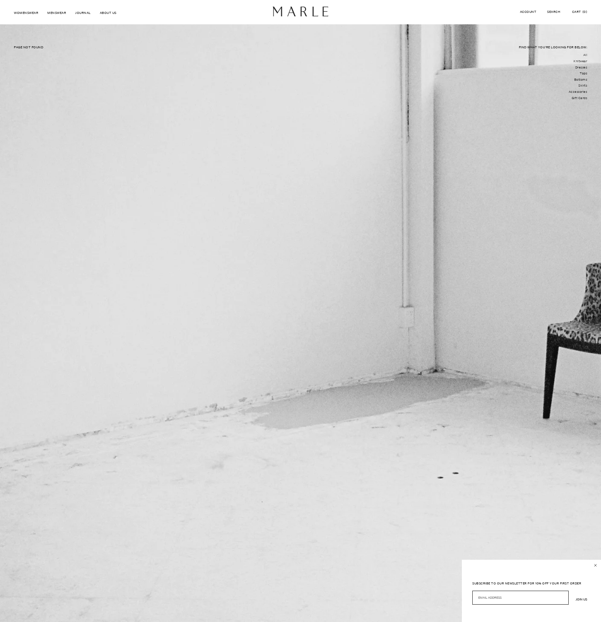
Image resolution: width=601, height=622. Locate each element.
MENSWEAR (56, 12)
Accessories (578, 92)
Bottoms (580, 80)
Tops (583, 73)
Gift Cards (579, 98)
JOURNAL (83, 12)
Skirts (582, 85)
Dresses (581, 67)
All (585, 55)
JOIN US (581, 599)
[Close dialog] (595, 565)
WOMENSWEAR (26, 12)
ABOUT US (108, 12)
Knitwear (580, 61)
